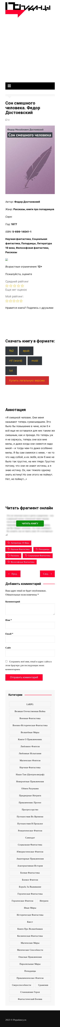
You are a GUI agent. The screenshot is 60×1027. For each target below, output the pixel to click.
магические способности (30, 950)
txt (11, 370)
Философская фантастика (22, 562)
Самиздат (30, 837)
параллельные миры (30, 964)
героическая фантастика (30, 894)
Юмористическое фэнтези (30, 851)
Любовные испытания (30, 753)
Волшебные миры (30, 732)
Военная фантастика (30, 718)
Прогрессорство (30, 809)
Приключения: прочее (30, 802)
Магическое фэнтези (30, 760)
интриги (44, 901)
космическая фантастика (30, 936)
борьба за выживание (30, 887)
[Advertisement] (30, 49)
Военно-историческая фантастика (30, 725)
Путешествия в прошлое (30, 823)
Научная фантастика (20, 549)
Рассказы (15, 555)
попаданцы (44, 549)
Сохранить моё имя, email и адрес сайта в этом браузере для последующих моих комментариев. (28, 665)
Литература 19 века (20, 543)
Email (9, 634)
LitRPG (30, 704)
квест (30, 922)
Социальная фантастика (39, 555)
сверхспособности (21, 985)
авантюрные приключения (30, 858)
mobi (35, 360)
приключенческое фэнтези (30, 978)
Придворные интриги (30, 795)
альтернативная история (30, 866)
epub (26, 350)
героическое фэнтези (22, 901)
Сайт (8, 647)
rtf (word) (15, 360)
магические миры (30, 943)
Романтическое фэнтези (30, 830)
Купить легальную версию (27, 380)
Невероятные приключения (30, 781)
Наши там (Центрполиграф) (30, 774)
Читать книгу (30, 523)
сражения (43, 985)
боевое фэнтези (30, 880)
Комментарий (12, 601)
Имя (8, 620)
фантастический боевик (30, 999)
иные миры (30, 908)
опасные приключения (30, 957)
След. (46, 574)
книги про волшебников (30, 929)
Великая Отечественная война (30, 711)
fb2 (11, 350)
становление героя (30, 992)
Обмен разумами (30, 788)
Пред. (14, 574)
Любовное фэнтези (30, 746)
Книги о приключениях (30, 739)
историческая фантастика (30, 915)
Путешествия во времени (30, 816)
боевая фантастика (30, 873)
